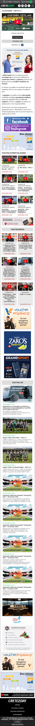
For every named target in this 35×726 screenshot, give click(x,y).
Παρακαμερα (25, 292)
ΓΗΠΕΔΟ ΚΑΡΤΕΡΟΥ (17, 33)
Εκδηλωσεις (25, 267)
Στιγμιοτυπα (17, 37)
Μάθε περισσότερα (17, 724)
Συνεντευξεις (9, 243)
